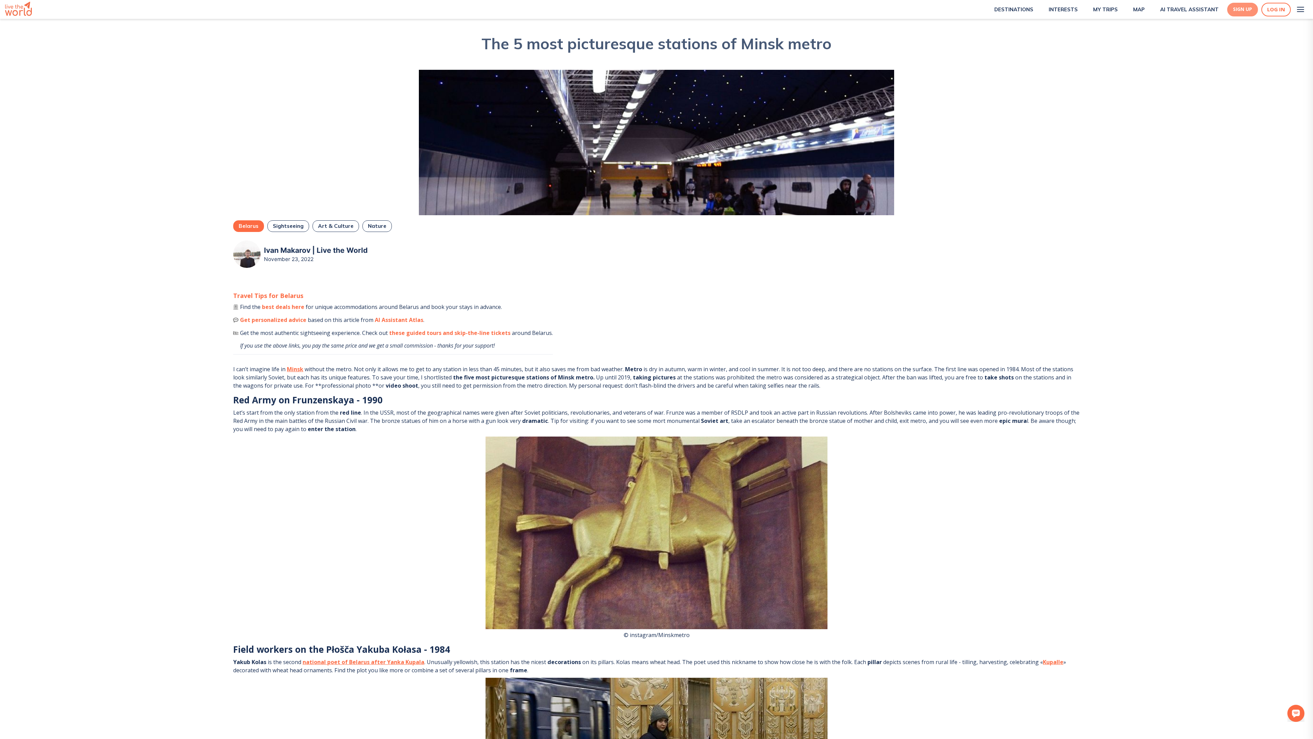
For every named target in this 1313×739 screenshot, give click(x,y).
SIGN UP (1242, 9)
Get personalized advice (273, 320)
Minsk (295, 369)
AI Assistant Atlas (399, 320)
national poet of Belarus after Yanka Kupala (363, 662)
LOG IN (1276, 9)
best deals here (283, 307)
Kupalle (1053, 662)
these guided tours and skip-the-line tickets (449, 333)
